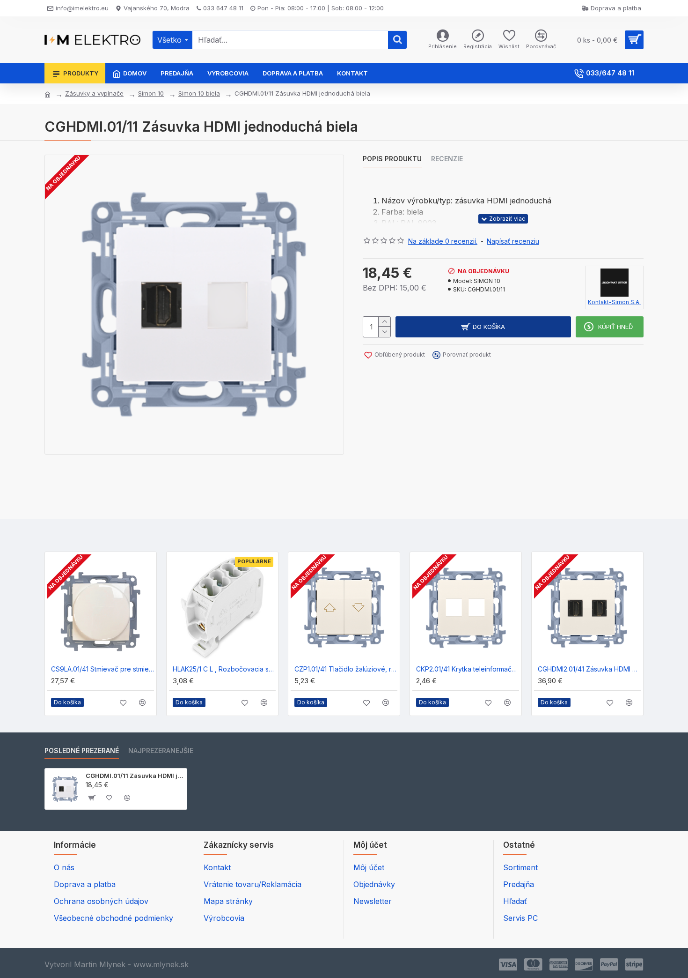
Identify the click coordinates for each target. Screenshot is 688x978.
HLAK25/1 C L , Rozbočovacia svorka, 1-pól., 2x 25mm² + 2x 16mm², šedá (224, 669)
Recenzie (447, 159)
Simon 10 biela (199, 93)
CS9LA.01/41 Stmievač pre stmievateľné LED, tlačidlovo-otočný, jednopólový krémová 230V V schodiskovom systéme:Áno (102, 669)
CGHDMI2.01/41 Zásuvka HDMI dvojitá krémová (589, 669)
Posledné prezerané (81, 750)
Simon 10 (151, 93)
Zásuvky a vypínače (94, 93)
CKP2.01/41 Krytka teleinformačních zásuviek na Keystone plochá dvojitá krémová (467, 669)
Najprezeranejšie (160, 750)
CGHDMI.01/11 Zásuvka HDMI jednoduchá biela (134, 775)
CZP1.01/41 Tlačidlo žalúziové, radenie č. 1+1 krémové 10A (345, 669)
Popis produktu (392, 159)
